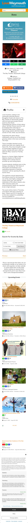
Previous (4, 256)
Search (20, 246)
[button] (26, 454)
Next (24, 256)
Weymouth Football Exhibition (9, 356)
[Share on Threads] (22, 61)
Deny (14, 513)
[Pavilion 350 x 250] (14, 22)
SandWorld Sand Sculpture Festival (10, 298)
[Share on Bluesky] (6, 64)
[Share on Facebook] (6, 61)
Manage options (14, 518)
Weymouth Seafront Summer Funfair (11, 413)
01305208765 (14, 103)
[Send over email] (22, 64)
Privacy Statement (14, 521)
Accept (14, 509)
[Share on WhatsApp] (14, 64)
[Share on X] (14, 61)
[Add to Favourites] (8, 300)
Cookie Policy (8, 521)
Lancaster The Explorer (8, 384)
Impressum (20, 521)
